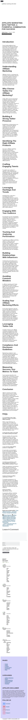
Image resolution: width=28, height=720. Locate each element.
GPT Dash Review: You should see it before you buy (8, 620)
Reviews (7, 683)
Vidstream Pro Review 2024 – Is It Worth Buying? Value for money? (9, 647)
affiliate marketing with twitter (9, 518)
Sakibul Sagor (5, 32)
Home (6, 664)
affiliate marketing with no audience (9, 516)
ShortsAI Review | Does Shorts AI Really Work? (8, 606)
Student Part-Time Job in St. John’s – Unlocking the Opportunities (9, 524)
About (6, 665)
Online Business (9, 680)
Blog (6, 669)
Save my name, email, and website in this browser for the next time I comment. (10, 549)
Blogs (6, 679)
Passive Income (8, 681)
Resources (7, 682)
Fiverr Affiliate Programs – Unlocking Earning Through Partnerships (10, 511)
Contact (7, 666)
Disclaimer (7, 668)
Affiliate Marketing (8, 515)
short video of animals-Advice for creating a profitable (9, 592)
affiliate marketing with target (9, 517)
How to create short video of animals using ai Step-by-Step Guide (8, 575)
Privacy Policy (8, 667)
